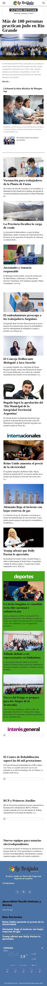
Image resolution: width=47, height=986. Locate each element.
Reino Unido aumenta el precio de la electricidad (23, 923)
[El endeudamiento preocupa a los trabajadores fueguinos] (23, 302)
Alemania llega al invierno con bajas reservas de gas (22, 930)
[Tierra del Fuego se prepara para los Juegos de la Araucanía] (23, 684)
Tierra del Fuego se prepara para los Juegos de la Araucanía (21, 701)
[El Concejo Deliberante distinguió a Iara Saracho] (23, 346)
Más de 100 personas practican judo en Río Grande (23, 26)
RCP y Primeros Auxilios (19, 800)
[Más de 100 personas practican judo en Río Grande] (23, 47)
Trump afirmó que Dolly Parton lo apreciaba (21, 937)
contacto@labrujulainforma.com (30, 883)
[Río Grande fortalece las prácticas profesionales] (9, 140)
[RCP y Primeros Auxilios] (23, 787)
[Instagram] (23, 892)
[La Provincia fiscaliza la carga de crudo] (23, 211)
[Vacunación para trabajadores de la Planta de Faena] (23, 167)
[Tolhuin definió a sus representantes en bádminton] (23, 641)
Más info (5, 81)
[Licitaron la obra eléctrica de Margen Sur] (23, 109)
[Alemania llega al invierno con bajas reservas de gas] (23, 494)
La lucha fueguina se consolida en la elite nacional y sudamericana (22, 607)
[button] (4, 3)
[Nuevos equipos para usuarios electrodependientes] (23, 827)
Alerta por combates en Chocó (23, 13)
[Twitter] (29, 892)
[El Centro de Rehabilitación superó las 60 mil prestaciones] (23, 744)
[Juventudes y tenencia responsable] (23, 254)
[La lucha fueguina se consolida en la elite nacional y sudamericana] (23, 591)
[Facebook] (17, 892)
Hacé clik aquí (7, 910)
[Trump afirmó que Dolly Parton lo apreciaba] (23, 537)
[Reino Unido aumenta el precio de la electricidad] (23, 450)
